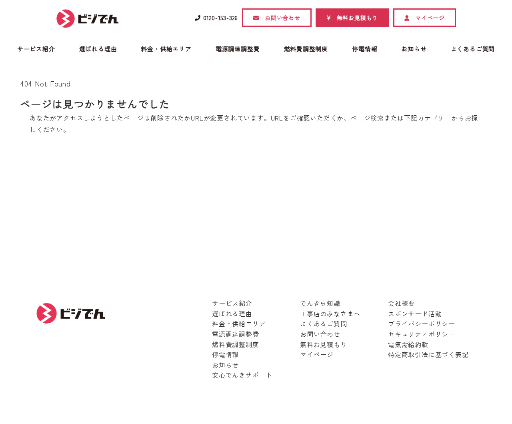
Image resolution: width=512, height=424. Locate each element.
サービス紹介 (232, 303)
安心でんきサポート (242, 375)
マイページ (317, 354)
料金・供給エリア (239, 323)
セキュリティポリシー (421, 334)
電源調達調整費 (235, 334)
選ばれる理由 (232, 313)
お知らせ (225, 365)
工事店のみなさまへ (330, 313)
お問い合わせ (320, 334)
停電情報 (225, 354)
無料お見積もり (323, 344)
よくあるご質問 (323, 323)
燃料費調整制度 (235, 344)
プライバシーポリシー (421, 323)
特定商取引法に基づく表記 (428, 354)
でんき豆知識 (320, 303)
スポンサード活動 (415, 313)
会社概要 (401, 303)
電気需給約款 (408, 344)
